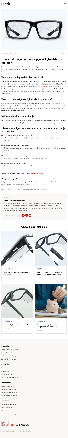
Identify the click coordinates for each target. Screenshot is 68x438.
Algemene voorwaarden (8, 404)
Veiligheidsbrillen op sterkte (10, 350)
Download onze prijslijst (8, 389)
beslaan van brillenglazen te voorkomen (32, 174)
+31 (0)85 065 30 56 (10, 189)
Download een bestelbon (9, 396)
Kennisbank (4, 53)
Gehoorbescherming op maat (10, 356)
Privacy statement (6, 407)
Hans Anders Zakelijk (8, 374)
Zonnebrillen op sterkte (8, 359)
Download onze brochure (9, 392)
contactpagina (41, 189)
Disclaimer (4, 411)
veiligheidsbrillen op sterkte (50, 86)
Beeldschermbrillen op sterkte (10, 353)
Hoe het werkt (5, 371)
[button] (65, 3)
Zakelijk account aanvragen (9, 377)
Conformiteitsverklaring (8, 414)
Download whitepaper (8, 386)
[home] (5, 3)
